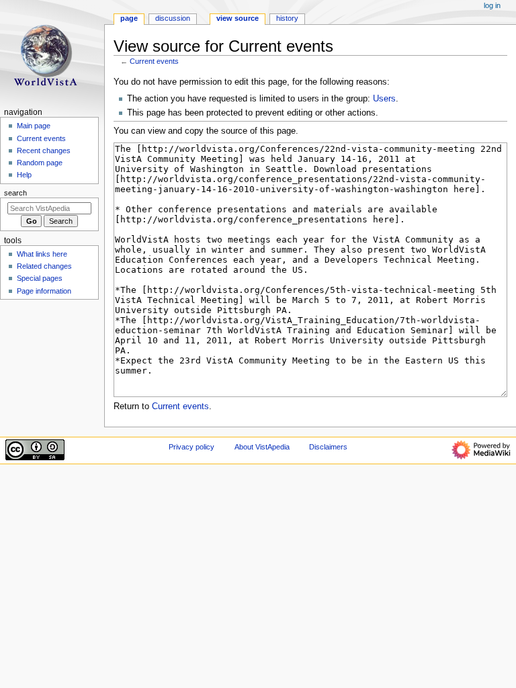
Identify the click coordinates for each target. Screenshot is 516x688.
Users (384, 98)
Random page (39, 163)
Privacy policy (191, 447)
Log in (492, 5)
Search (15, 193)
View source (237, 18)
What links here (42, 254)
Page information (44, 291)
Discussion (172, 18)
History (287, 18)
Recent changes (44, 150)
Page (129, 18)
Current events (154, 61)
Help (24, 175)
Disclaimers (328, 447)
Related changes (44, 266)
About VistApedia (262, 447)
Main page (33, 126)
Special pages (39, 278)
